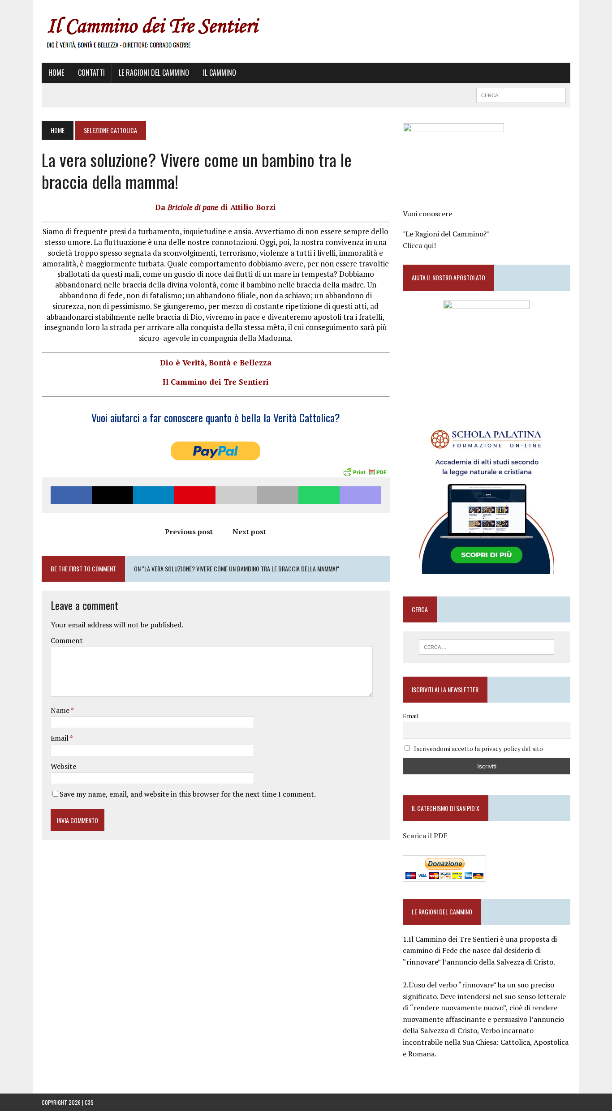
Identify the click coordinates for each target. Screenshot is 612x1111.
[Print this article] (277, 495)
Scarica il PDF (425, 836)
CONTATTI (91, 72)
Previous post (189, 531)
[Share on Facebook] (71, 495)
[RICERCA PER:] (521, 94)
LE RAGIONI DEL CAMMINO (154, 72)
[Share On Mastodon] (360, 495)
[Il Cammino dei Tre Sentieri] (306, 31)
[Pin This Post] (194, 495)
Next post (249, 531)
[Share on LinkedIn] (153, 495)
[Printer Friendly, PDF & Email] (365, 471)
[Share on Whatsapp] (319, 495)
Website (63, 766)
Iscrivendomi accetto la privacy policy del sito (478, 748)
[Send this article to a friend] (236, 495)
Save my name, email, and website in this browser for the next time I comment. (188, 794)
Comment (67, 640)
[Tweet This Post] (112, 495)
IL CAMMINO (219, 72)
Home (56, 72)
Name (61, 710)
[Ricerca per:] (486, 647)
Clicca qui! (419, 245)
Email (60, 738)
